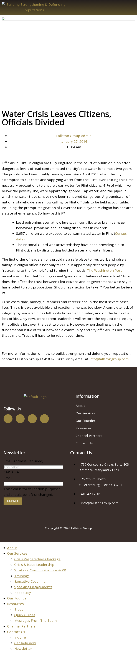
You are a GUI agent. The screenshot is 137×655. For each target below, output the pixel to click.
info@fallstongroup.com (109, 359)
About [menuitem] (12, 548)
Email (8, 477)
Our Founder (85, 421)
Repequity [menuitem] (22, 592)
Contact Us (84, 443)
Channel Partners (89, 436)
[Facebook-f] (8, 418)
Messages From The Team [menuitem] (35, 620)
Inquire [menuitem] (20, 637)
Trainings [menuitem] (21, 576)
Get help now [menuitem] (25, 643)
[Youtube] (32, 418)
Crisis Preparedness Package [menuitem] (37, 559)
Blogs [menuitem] (18, 609)
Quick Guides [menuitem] (24, 615)
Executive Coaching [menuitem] (29, 581)
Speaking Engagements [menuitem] (33, 587)
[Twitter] (20, 418)
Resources (83, 428)
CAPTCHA (11, 472)
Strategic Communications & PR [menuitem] (40, 570)
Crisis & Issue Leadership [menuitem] (34, 564)
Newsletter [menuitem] (23, 648)
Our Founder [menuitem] (17, 598)
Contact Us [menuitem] (16, 631)
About (80, 406)
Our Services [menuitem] (17, 553)
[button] (103, 7)
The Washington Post (104, 270)
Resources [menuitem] (15, 603)
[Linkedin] (44, 418)
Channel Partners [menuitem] (21, 626)
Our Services (85, 413)
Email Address (23, 461)
